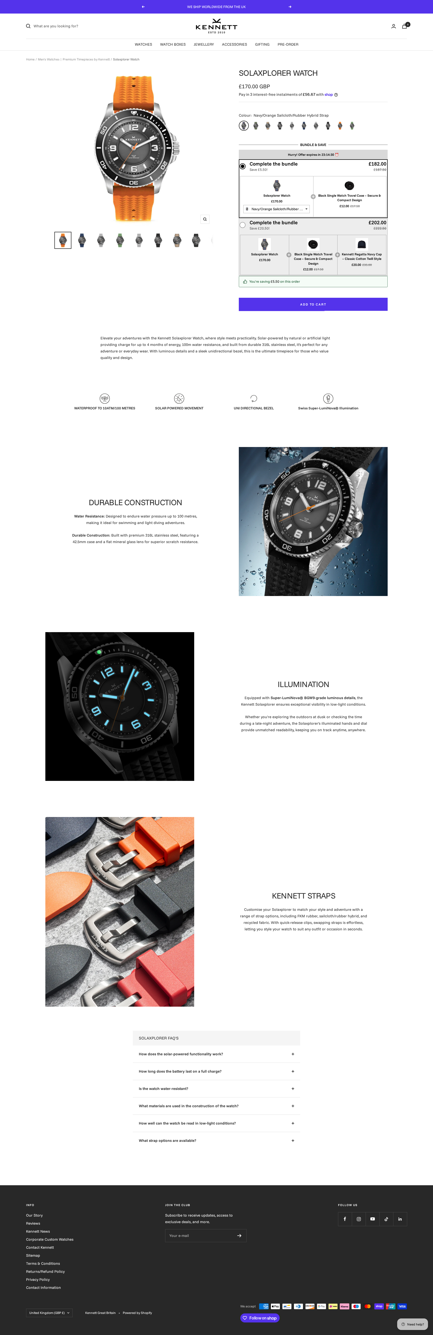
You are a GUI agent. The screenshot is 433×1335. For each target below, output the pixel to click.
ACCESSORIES (234, 44)
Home (30, 59)
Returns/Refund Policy (45, 1271)
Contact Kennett (40, 1247)
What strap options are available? (167, 1140)
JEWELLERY (204, 44)
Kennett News (38, 1231)
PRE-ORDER (288, 44)
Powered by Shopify (137, 1313)
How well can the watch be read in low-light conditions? (187, 1123)
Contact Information (43, 1287)
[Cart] (404, 26)
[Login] (393, 26)
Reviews (33, 1223)
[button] (313, 166)
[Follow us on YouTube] (372, 1219)
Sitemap (33, 1255)
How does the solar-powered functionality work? (181, 1054)
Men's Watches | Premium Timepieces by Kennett (74, 59)
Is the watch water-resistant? (163, 1088)
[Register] (239, 1235)
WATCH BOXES (173, 44)
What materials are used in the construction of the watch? (189, 1105)
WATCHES (143, 44)
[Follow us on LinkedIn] (400, 1219)
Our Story (34, 1215)
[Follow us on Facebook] (345, 1219)
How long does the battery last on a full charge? (180, 1071)
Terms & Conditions (43, 1263)
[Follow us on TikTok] (386, 1219)
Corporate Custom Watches (49, 1239)
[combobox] (276, 209)
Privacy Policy (38, 1279)
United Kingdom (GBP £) (47, 1313)
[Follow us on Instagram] (359, 1219)
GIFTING (262, 44)
